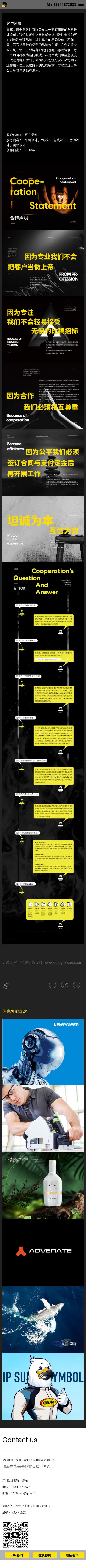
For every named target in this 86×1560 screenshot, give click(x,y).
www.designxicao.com (62, 962)
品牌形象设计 (32, 962)
